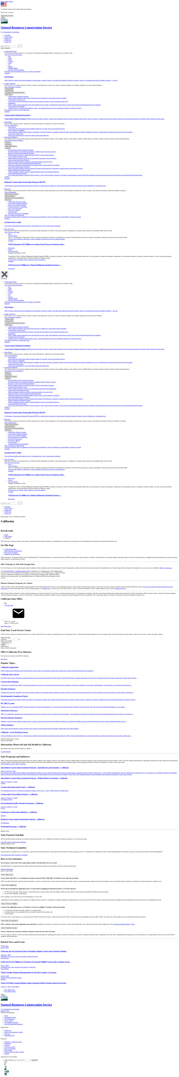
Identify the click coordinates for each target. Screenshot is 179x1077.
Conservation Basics (10, 51)
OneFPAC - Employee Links (13, 1042)
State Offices (8, 122)
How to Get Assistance (11, 552)
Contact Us (7, 42)
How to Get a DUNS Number (17, 205)
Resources (7, 189)
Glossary (7, 1045)
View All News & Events (11, 232)
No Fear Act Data (9, 1047)
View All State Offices (11, 125)
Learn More (13, 842)
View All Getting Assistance (12, 87)
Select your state (5, 637)
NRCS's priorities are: (166, 568)
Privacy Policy (8, 1021)
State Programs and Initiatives (13, 551)
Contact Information (10, 549)
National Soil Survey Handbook (17, 207)
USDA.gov (7, 40)
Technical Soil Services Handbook (18, 213)
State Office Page (6, 626)
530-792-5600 (8, 605)
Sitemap (6, 1053)
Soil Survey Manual (14, 210)
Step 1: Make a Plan (7, 874)
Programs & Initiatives (11, 137)
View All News (12, 236)
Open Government (9, 1048)
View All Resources (10, 192)
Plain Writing (8, 1050)
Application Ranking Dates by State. (124, 924)
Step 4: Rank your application (9, 920)
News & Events (9, 229)
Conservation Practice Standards (17, 203)
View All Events (13, 251)
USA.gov (7, 1034)
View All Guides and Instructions (14, 215)
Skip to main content (7, 1)
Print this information (7, 869)
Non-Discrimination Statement (13, 1024)
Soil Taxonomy (12, 212)
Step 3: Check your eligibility (9, 903)
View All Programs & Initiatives (13, 140)
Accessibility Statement (11, 1022)
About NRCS (8, 37)
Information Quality (10, 1017)
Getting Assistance (9, 83)
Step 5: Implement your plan (9, 928)
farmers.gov (7, 38)
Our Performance (9, 1019)
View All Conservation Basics (13, 55)
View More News (9, 990)
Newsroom (4, 659)
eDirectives (7, 1043)
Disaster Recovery (120, 588)
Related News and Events (12, 554)
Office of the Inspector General (13, 1032)
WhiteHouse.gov (9, 1035)
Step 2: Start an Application (8, 885)
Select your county (6, 641)
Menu (2, 17)
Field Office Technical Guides (17, 202)
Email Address (8, 1060)
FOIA (6, 1016)
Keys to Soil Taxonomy (15, 208)
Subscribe (7, 35)
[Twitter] (2, 527)
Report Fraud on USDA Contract (14, 1052)
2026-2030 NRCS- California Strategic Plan (16, 571)
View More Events (10, 991)
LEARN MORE (6, 752)
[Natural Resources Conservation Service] (89, 21)
